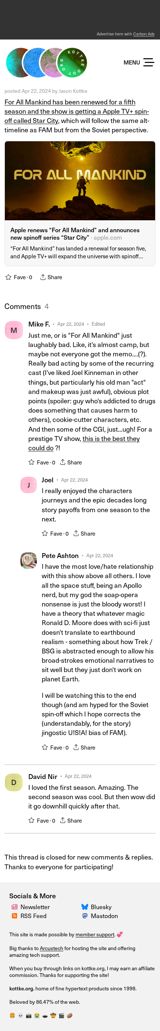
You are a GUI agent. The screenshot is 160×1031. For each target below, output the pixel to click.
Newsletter (35, 906)
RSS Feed (33, 915)
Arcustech (51, 948)
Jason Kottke (73, 91)
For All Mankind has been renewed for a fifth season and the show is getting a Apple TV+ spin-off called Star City (76, 111)
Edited (98, 323)
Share (74, 462)
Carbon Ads (143, 34)
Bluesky (101, 906)
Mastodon (104, 915)
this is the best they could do (84, 443)
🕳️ (45, 1015)
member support (95, 934)
